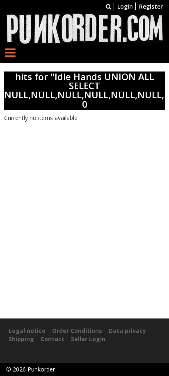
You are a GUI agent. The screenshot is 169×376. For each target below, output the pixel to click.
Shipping (21, 339)
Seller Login (88, 339)
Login (125, 6)
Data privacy (127, 330)
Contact (52, 339)
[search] (108, 6)
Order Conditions (77, 330)
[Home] (84, 28)
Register (151, 6)
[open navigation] (10, 52)
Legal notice (27, 330)
